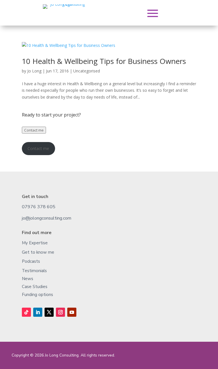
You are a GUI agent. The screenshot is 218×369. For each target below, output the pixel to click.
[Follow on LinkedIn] (37, 312)
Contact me (34, 130)
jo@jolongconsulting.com (46, 218)
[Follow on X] (49, 312)
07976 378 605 (38, 207)
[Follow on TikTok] (26, 312)
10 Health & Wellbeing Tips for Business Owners (104, 61)
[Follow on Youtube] (71, 312)
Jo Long (34, 71)
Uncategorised (86, 71)
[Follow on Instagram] (60, 312)
